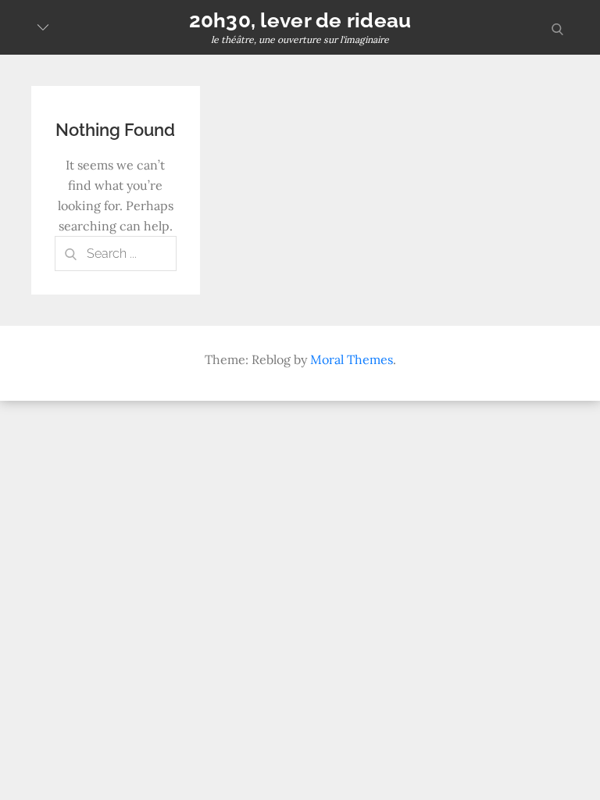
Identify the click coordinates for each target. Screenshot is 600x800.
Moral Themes (351, 359)
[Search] (70, 253)
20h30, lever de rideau (300, 20)
